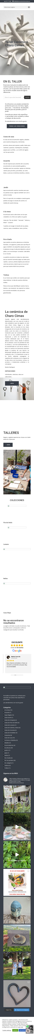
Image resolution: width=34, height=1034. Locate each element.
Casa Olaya (7, 613)
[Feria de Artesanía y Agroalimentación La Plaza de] (17, 882)
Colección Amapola (10, 720)
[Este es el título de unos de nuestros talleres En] (17, 938)
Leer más (20, 1027)
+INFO (12, 383)
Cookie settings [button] (6, 1030)
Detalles (7, 743)
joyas (6, 753)
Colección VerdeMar (10, 732)
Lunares (6, 544)
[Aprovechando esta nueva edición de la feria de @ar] (17, 826)
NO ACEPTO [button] (23, 1030)
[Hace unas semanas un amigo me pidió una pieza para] (17, 993)
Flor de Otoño (7, 522)
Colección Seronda (10, 730)
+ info (8, 444)
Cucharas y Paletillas (10, 740)
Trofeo (6, 768)
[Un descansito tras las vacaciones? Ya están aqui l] (17, 798)
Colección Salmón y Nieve (12, 727)
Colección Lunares (10, 725)
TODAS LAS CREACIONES (17, 126)
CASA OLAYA (8, 717)
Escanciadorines (9, 745)
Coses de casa (8, 137)
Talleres (7, 765)
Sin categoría (8, 763)
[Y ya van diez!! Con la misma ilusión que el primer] (17, 965)
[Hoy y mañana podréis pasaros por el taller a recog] (17, 854)
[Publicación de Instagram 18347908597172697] (17, 910)
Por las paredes (9, 760)
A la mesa (7, 212)
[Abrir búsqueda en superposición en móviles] (17, 97)
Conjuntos (7, 735)
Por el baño (7, 239)
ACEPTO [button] (15, 1030)
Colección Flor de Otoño (11, 722)
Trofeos (6, 275)
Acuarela (6, 161)
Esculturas (7, 748)
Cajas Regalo (8, 715)
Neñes (5, 578)
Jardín (5, 187)
